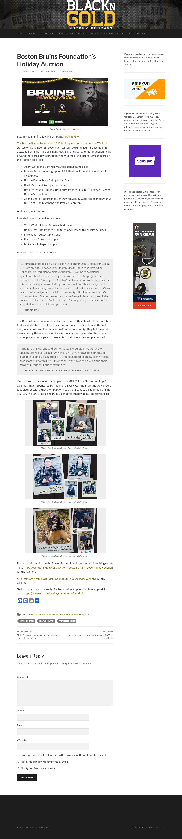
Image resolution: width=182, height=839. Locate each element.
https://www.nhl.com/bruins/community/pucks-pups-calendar (60, 578)
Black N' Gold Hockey (37, 827)
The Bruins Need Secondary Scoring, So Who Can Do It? (90, 634)
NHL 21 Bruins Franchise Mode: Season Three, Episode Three (37, 634)
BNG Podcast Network (71, 33)
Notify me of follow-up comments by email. (44, 761)
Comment (23, 676)
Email (21, 725)
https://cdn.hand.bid (71, 129)
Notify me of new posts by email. (39, 768)
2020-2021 (27, 614)
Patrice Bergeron (67, 621)
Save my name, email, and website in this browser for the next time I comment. (63, 754)
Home (20, 33)
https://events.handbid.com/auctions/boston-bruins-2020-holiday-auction (68, 567)
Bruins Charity (77, 614)
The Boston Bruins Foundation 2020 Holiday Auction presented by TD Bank (62, 143)
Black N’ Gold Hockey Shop (105, 33)
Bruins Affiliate (63, 614)
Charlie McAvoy (46, 621)
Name (21, 710)
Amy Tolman (48, 71)
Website (21, 740)
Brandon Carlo (27, 621)
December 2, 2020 (27, 71)
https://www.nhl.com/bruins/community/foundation (55, 593)
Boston (37, 614)
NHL (87, 614)
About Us (34, 33)
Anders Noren (150, 827)
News (48, 33)
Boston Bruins (48, 614)
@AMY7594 (72, 136)
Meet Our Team (137, 33)
